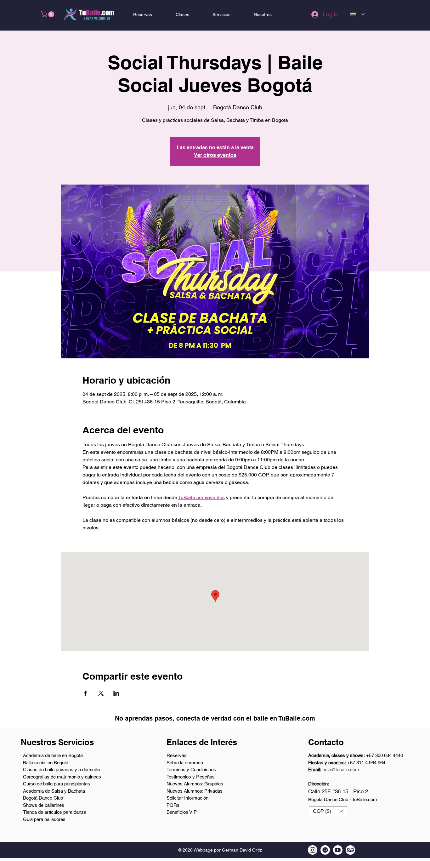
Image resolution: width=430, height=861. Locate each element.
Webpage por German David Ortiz (228, 849)
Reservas (177, 755)
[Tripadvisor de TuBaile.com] (350, 850)
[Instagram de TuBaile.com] (312, 850)
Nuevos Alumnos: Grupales (195, 783)
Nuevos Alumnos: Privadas (195, 791)
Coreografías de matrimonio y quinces (62, 776)
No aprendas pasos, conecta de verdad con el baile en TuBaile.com (215, 718)
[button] (48, 14)
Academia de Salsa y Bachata (54, 791)
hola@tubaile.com (340, 769)
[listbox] (328, 811)
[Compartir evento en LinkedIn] (116, 693)
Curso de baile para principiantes (56, 783)
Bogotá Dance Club (43, 798)
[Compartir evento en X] (101, 693)
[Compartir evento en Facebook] (85, 693)
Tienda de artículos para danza (54, 812)
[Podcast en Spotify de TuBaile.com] (325, 850)
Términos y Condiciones (191, 769)
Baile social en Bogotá (45, 762)
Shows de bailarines (43, 805)
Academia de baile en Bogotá (53, 755)
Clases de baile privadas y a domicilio (61, 769)
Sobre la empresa (185, 762)
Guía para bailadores (44, 819)
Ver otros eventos (215, 155)
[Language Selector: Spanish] (357, 14)
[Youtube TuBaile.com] (337, 850)
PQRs (173, 805)
